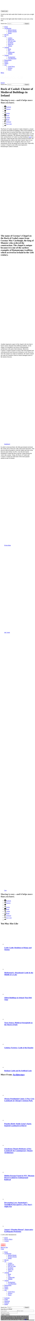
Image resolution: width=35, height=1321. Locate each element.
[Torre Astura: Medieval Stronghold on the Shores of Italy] (19, 1011)
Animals (6, 47)
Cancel (7, 1314)
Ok (25, 1319)
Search (27, 23)
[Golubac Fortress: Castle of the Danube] (19, 1036)
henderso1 (7, 444)
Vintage (6, 55)
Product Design (12, 31)
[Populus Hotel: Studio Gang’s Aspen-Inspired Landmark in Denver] (19, 1112)
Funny (10, 69)
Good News (11, 66)
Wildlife (10, 54)
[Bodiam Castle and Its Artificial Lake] (19, 1059)
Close (2, 1249)
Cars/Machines (12, 58)
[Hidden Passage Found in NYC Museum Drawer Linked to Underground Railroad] (19, 1164)
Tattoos (10, 46)
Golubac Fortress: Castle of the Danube (18, 1048)
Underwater (11, 52)
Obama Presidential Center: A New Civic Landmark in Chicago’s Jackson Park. (19, 1100)
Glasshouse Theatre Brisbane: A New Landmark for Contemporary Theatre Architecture (18, 1151)
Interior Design (12, 30)
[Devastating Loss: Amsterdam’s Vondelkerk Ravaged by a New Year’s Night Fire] (19, 1191)
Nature (6, 61)
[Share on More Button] (5, 111)
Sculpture (10, 42)
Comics (10, 38)
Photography (8, 60)
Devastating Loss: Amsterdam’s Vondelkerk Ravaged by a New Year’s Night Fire (18, 1204)
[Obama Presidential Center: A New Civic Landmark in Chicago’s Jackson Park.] (19, 1087)
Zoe (5, 890)
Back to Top (4, 1247)
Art (5, 36)
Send (2, 1314)
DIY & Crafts (12, 41)
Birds (9, 49)
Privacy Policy (8, 1239)
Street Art (10, 44)
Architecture (7, 28)
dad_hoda (7, 632)
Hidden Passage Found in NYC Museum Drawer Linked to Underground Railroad (19, 1177)
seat (30, 137)
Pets (9, 50)
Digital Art (11, 39)
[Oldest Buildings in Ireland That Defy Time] (19, 986)
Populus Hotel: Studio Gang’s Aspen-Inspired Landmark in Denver (18, 1125)
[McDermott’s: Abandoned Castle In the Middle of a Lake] (19, 961)
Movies (6, 34)
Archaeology (11, 57)
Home (6, 26)
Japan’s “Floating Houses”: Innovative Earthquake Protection (18, 1230)
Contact (6, 1241)
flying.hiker (7, 545)
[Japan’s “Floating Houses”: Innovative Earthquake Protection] (19, 1218)
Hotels (10, 33)
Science (10, 68)
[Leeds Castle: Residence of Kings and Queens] (19, 936)
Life (5, 65)
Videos (6, 63)
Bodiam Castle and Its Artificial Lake (18, 1071)
